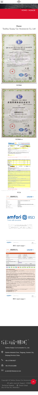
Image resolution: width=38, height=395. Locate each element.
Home (24, 10)
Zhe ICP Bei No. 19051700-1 (10, 387)
